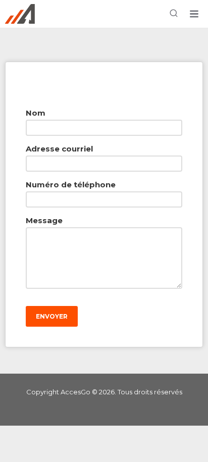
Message (44, 220)
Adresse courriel (59, 148)
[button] (194, 14)
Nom (35, 113)
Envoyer (52, 316)
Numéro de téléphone (71, 184)
